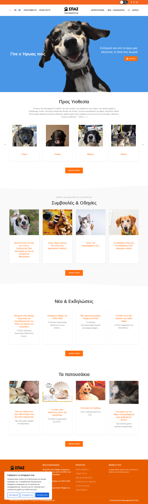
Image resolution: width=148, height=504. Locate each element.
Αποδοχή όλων (42, 495)
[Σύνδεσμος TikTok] (137, 2)
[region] (28, 486)
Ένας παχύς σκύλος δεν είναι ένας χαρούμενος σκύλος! (57, 245)
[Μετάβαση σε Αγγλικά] (15, 10)
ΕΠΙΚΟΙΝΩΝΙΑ (81, 490)
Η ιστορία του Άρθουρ (91, 408)
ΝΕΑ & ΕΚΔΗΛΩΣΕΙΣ (84, 478)
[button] (124, 2)
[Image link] (17, 469)
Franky (57, 154)
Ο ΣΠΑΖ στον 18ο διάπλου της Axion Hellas (124, 318)
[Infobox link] (10, 10)
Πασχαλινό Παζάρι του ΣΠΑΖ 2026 (56, 481)
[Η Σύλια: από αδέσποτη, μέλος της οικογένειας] (57, 391)
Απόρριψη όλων (27, 495)
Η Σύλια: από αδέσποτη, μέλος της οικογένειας (57, 412)
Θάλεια (123, 154)
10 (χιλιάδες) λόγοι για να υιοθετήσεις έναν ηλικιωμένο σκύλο (124, 245)
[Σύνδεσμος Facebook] (131, 2)
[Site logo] (71, 10)
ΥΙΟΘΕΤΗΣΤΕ (81, 474)
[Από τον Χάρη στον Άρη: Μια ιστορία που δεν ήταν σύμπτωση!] (24, 392)
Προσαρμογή (13, 495)
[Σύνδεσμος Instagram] (134, 2)
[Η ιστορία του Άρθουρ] (90, 390)
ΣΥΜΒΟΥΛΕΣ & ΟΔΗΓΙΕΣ (86, 482)
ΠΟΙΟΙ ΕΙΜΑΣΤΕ (82, 470)
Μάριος (90, 154)
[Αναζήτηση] (129, 10)
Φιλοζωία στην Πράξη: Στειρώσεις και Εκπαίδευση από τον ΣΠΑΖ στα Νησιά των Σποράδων (24, 321)
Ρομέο (24, 154)
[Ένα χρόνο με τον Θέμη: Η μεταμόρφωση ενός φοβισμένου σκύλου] (124, 392)
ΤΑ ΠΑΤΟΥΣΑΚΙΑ (82, 486)
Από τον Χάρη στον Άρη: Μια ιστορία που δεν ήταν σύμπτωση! (24, 414)
